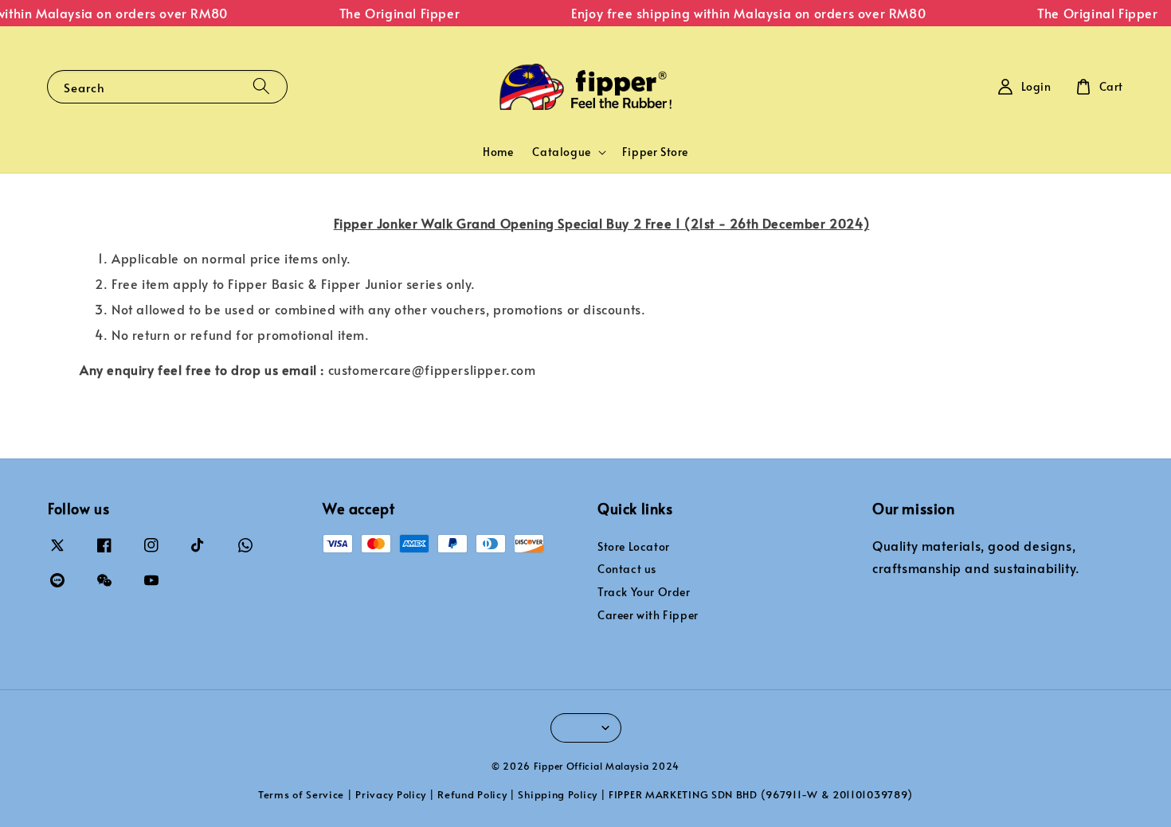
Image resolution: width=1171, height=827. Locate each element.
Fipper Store (655, 151)
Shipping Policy (557, 794)
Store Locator (633, 547)
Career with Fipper (648, 614)
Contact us (626, 568)
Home (498, 151)
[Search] (261, 86)
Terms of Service (301, 794)
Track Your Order (644, 591)
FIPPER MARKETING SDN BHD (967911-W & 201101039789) (761, 794)
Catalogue (561, 152)
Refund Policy (472, 794)
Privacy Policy (390, 794)
